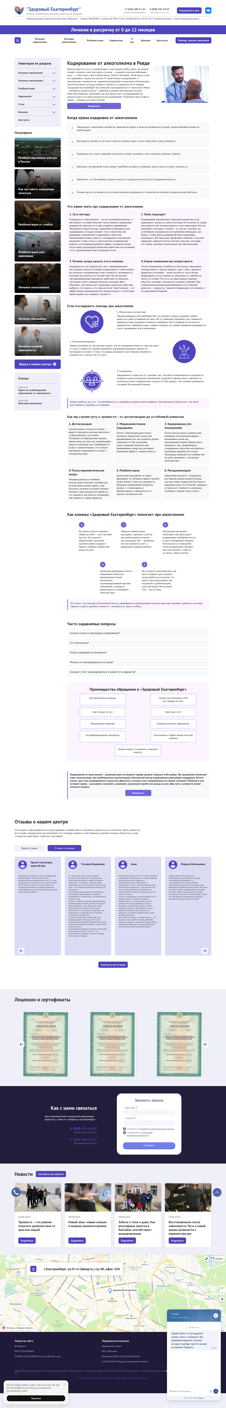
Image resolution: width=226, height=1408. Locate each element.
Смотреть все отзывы (113, 964)
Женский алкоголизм (30, 403)
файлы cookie (28, 1385)
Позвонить (94, 106)
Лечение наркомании (40, 40)
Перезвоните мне (189, 10)
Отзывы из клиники (64, 848)
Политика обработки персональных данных (95, 1378)
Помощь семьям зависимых (193, 40)
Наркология (116, 40)
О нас (132, 40)
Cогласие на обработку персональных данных (131, 1378)
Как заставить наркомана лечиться (36, 191)
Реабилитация (95, 40)
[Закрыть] (64, 1384)
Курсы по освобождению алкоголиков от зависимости (34, 391)
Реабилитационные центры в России (37, 160)
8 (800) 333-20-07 (160, 9)
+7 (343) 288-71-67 (134, 9)
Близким (145, 40)
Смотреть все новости (51, 1174)
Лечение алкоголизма (69, 40)
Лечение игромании (32, 319)
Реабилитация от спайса (35, 224)
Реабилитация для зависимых (31, 254)
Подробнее (27, 1240)
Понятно (36, 1398)
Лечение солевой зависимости (30, 348)
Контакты (162, 40)
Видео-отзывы (29, 848)
